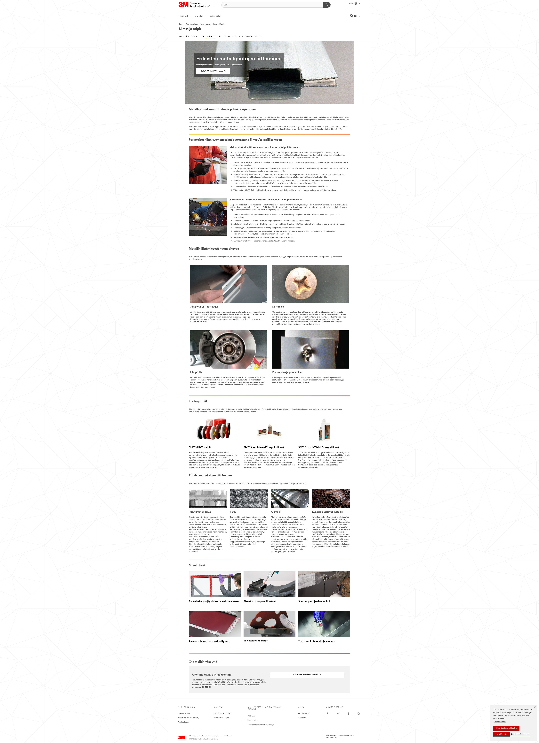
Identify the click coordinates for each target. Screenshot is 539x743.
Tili (355, 16)
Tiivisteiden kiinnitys (256, 641)
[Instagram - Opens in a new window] (359, 713)
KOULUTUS (244, 36)
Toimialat (198, 16)
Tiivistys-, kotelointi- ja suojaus (316, 641)
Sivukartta (302, 718)
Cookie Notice (500, 722)
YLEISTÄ (183, 36)
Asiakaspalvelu (304, 713)
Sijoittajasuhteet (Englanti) (188, 718)
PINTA (210, 36)
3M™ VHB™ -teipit (200, 447)
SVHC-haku (252, 720)
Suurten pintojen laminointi (314, 601)
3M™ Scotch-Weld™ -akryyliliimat (318, 447)
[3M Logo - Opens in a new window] (194, 5)
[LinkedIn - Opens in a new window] (328, 713)
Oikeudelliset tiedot (196, 736)
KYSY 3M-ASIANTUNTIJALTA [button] (307, 675)
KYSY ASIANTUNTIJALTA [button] (213, 71)
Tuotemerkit (214, 16)
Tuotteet (183, 16)
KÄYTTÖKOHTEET (225, 36)
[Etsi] (327, 5)
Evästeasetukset (226, 736)
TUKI (257, 36)
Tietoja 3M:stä (184, 713)
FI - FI (351, 3)
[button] (520, 734)
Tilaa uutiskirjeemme (222, 718)
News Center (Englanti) (223, 713)
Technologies (183, 722)
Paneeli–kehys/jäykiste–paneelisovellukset (214, 601)
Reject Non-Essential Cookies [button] (506, 728)
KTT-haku (251, 716)
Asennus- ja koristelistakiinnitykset (209, 641)
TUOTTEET (197, 36)
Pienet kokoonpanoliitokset (260, 601)
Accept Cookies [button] (501, 734)
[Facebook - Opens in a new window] (348, 713)
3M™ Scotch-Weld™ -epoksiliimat (264, 447)
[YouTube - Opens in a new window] (338, 713)
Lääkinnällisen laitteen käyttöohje (261, 725)
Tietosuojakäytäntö (211, 736)
